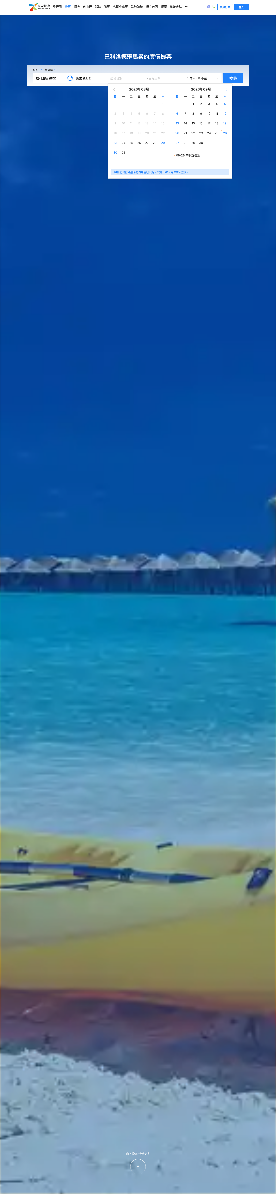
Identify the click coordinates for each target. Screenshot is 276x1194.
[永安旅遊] (39, 7)
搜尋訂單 (225, 7)
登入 (241, 7)
